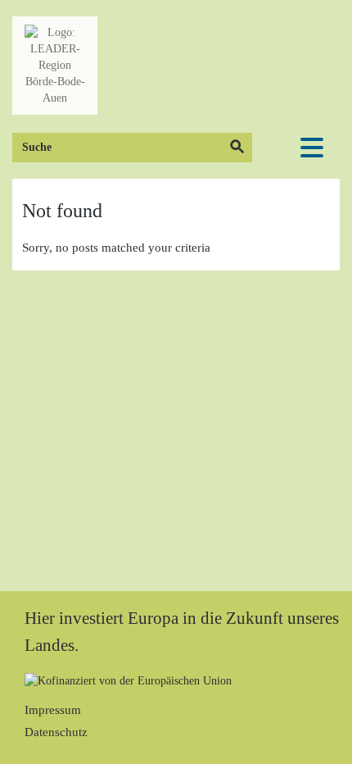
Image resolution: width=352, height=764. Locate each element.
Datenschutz (56, 732)
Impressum (53, 709)
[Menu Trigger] (312, 147)
